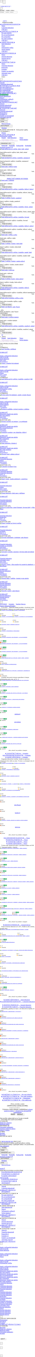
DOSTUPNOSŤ (5, 126)
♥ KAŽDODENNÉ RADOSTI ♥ (10, 24)
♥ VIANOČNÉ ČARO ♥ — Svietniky (16, 753)
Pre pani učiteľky (6, 33)
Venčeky (18, 604)
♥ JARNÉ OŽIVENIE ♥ (7, 42)
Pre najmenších (5, 37)
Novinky (3, 1321)
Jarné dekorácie (6, 44)
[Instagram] (0, 1139)
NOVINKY (3, 604)
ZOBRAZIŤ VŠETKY (7, 1190)
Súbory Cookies (5, 1130)
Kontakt (2, 1133)
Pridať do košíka (6, 155)
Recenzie (2, 1135)
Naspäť (3, 138)
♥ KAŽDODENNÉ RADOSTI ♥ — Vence (17, 838)
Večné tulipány (5, 49)
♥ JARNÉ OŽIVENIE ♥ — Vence (16, 843)
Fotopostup (3, 1320)
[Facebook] (0, 1138)
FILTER (4, 1147)
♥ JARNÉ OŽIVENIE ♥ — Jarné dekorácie (17, 1000)
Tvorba (2, 1323)
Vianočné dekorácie (7, 65)
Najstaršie (12, 145)
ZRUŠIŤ (13, 1114)
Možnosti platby (5, 1124)
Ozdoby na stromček (7, 71)
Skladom (4, 128)
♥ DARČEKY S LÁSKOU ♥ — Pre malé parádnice (16, 1096)
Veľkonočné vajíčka (7, 47)
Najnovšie (4, 145)
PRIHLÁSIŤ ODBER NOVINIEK (17, 178)
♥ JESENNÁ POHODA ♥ (8, 53)
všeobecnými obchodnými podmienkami (22, 1111)
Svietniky (4, 69)
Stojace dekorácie (5, 606)
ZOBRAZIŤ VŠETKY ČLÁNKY (10, 1324)
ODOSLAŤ (20, 1114)
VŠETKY (4, 29)
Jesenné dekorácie (6, 56)
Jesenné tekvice (6, 58)
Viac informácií (4, 1146)
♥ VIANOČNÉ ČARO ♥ (7, 62)
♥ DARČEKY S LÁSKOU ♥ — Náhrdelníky (17, 1098)
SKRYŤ (2, 1168)
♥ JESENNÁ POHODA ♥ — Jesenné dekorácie (16, 1005)
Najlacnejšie (19, 145)
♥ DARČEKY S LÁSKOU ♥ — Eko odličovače (16, 1100)
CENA (2, 121)
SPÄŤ (3, 1183)
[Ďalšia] (3, 335)
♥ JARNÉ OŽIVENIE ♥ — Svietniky (16, 757)
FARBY (3, 119)
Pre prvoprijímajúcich (7, 35)
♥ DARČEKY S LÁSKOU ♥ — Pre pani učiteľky (17, 1094)
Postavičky (4, 67)
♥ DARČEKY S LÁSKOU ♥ (9, 31)
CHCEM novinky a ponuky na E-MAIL (17, 1105)
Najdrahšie (28, 145)
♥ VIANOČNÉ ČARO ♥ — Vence (16, 842)
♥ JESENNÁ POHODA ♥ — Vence (17, 840)
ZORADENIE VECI (6, 143)
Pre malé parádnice (7, 38)
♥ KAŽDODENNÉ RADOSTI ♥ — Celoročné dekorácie (17, 1001)
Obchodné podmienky (6, 1127)
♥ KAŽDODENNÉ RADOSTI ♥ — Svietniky (17, 755)
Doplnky (13, 606)
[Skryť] (1, 8)
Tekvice (23, 604)
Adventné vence (6, 73)
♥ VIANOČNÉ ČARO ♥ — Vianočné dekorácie (16, 1007)
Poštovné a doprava (6, 1123)
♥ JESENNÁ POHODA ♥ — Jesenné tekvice (16, 925)
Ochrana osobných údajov (7, 1129)
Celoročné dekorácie (7, 28)
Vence (3, 26)
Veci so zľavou (5, 123)
